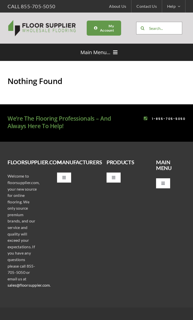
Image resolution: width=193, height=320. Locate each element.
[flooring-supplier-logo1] (42, 21)
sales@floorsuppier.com (29, 285)
